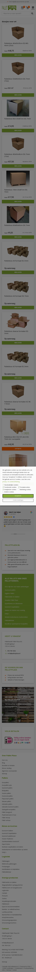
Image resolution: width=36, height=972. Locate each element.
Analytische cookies (10, 490)
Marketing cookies (25, 490)
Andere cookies (9, 492)
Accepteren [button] (18, 496)
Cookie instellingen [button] (18, 500)
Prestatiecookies (25, 487)
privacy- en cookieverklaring (10, 482)
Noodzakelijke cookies (11, 485)
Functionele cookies (10, 487)
